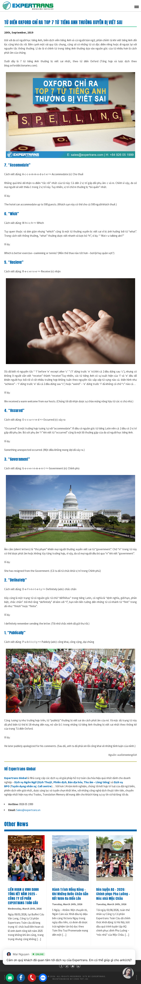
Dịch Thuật (45, 782)
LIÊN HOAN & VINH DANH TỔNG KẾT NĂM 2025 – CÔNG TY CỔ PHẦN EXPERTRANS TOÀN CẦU (23, 896)
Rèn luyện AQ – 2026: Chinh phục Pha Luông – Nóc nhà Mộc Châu (113, 894)
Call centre (44, 786)
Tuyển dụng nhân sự (23, 786)
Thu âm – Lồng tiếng (96, 782)
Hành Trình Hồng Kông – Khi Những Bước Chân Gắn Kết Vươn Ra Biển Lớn (70, 894)
